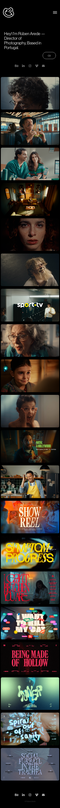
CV (49, 55)
